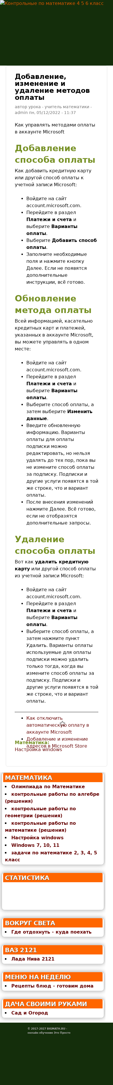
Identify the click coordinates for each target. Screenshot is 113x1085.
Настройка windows (38, 749)
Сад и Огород (29, 1013)
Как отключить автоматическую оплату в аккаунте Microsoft (57, 725)
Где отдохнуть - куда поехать (51, 932)
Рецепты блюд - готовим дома (52, 986)
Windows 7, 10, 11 (35, 845)
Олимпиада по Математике (48, 786)
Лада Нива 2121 (32, 959)
